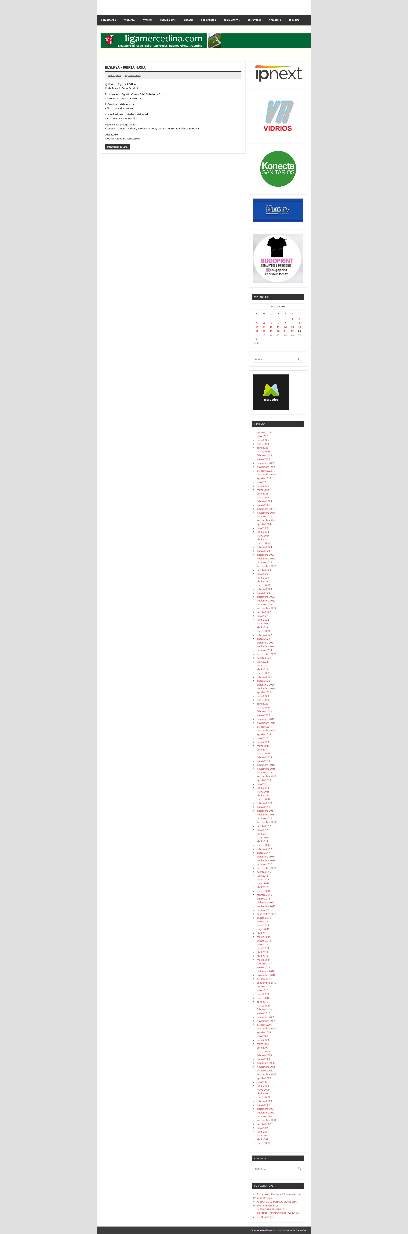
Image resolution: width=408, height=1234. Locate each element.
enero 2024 (263, 550)
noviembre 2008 (266, 1066)
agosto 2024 (264, 524)
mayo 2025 (263, 489)
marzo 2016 (263, 890)
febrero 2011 (264, 963)
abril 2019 (262, 749)
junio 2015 (263, 925)
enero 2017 (263, 852)
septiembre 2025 (266, 474)
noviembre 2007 (266, 1112)
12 (271, 327)
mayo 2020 (263, 699)
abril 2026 (262, 447)
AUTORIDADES (108, 20)
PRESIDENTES (208, 20)
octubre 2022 (264, 604)
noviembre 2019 (266, 722)
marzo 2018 (263, 799)
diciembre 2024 (266, 508)
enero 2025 (263, 504)
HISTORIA (188, 20)
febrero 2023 (264, 588)
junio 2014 (263, 948)
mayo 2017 (263, 837)
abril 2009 (262, 1047)
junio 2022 (263, 619)
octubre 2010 (264, 978)
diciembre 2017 (266, 810)
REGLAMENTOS (232, 20)
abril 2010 (262, 1001)
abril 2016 (262, 887)
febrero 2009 (264, 1055)
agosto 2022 (264, 611)
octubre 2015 (264, 909)
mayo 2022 (263, 623)
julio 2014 (262, 944)
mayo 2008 (263, 1089)
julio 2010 (262, 990)
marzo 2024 (263, 543)
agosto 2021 (264, 657)
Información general (117, 146)
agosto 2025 (264, 478)
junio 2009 (263, 1039)
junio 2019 (263, 741)
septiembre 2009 (266, 1028)
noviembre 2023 (266, 558)
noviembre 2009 (266, 1020)
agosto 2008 (264, 1078)
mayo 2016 (263, 883)
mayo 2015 (263, 929)
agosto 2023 (264, 569)
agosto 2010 (264, 986)
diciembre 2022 (266, 596)
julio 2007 (262, 1127)
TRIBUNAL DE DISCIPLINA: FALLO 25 (278, 1213)
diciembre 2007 (266, 1108)
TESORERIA (275, 20)
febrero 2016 (264, 894)
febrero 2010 (264, 1009)
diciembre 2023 (266, 554)
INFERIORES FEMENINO (270, 1209)
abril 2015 (262, 932)
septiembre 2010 (266, 982)
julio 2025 (262, 482)
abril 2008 (262, 1093)
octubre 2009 (264, 1024)
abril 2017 (262, 841)
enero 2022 (263, 638)
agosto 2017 (264, 825)
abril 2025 (262, 493)
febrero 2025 (264, 501)
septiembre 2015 (266, 913)
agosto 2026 (264, 432)
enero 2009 (263, 1058)
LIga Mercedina (133, 75)
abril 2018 (262, 795)
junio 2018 (263, 787)
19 (271, 331)
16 (299, 327)
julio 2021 (262, 661)
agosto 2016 (264, 871)
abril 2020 (262, 703)
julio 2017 (262, 829)
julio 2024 (262, 527)
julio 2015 (262, 921)
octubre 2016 (264, 864)
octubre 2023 (264, 562)
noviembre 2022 (266, 600)
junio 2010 (263, 994)
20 (278, 331)
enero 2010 (263, 1013)
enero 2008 (263, 1104)
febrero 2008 (264, 1100)
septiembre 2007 (266, 1120)
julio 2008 (262, 1081)
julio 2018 (262, 783)
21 (285, 331)
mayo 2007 (263, 1135)
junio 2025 (263, 485)
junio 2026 (263, 439)
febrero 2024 (264, 546)
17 (256, 331)
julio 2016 (262, 875)
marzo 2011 (263, 959)
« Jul (256, 342)
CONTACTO (129, 20)
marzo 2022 (263, 631)
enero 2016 (263, 898)
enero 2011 (263, 967)
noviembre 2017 (266, 814)
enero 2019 (263, 760)
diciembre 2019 (266, 718)
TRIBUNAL (294, 20)
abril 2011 (262, 955)
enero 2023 (263, 592)
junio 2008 (263, 1085)
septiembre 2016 (266, 867)
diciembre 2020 (266, 684)
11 (263, 327)
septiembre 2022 (266, 608)
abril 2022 (262, 627)
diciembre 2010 (266, 971)
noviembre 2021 (266, 646)
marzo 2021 (263, 673)
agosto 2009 (264, 1032)
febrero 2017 (264, 848)
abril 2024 (262, 539)
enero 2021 (263, 680)
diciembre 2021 (266, 642)
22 (292, 331)
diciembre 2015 (266, 902)
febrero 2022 (264, 634)
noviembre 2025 (266, 466)
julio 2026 (262, 436)
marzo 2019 (263, 753)
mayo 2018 (263, 791)
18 (263, 331)
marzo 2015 (263, 936)
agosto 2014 (264, 940)
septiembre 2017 (266, 822)
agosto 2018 (264, 780)
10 (256, 327)
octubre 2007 (264, 1116)
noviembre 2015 (266, 906)
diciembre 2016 (266, 856)
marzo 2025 (263, 497)
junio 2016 (263, 879)
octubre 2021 (264, 650)
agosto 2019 (264, 734)
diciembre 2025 (266, 462)
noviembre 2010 (266, 974)
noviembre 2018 (266, 768)
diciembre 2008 (266, 1062)
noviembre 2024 (266, 512)
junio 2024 (263, 531)
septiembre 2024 (266, 520)
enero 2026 (263, 459)
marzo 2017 (263, 844)
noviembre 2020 (266, 688)
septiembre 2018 (266, 776)
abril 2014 (262, 951)
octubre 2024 (264, 516)
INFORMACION (265, 1216)
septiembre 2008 (266, 1074)
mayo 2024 (263, 535)
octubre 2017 (264, 818)
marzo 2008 (263, 1097)
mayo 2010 (263, 997)
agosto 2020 (264, 692)
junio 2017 (263, 833)
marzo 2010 (263, 1005)
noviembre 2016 (266, 860)
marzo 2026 (263, 451)
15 (292, 327)
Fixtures (147, 20)
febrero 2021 (264, 676)
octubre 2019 (264, 726)
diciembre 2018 (266, 764)
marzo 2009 (263, 1051)
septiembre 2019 (266, 730)
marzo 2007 (263, 1143)
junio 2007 (263, 1131)
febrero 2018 (264, 802)
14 (285, 327)
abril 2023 (262, 581)
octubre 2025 (264, 470)
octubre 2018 (264, 772)
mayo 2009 (263, 1043)
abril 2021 (262, 669)
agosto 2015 (264, 917)
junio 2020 (263, 695)
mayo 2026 (263, 443)
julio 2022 (262, 615)
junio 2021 (263, 665)
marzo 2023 (263, 585)
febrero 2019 (264, 757)
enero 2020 (263, 715)
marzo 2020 (263, 707)
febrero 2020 (264, 711)
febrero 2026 (264, 455)
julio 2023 (262, 573)
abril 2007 (262, 1139)
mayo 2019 (263, 745)
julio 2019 (262, 738)
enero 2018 (263, 806)
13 (278, 327)
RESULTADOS (254, 20)
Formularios (168, 20)
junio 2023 (263, 577)
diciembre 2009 (266, 1016)
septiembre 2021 (266, 653)
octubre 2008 (264, 1070)
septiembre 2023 (266, 566)
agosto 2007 (264, 1123)
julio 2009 (262, 1036)
